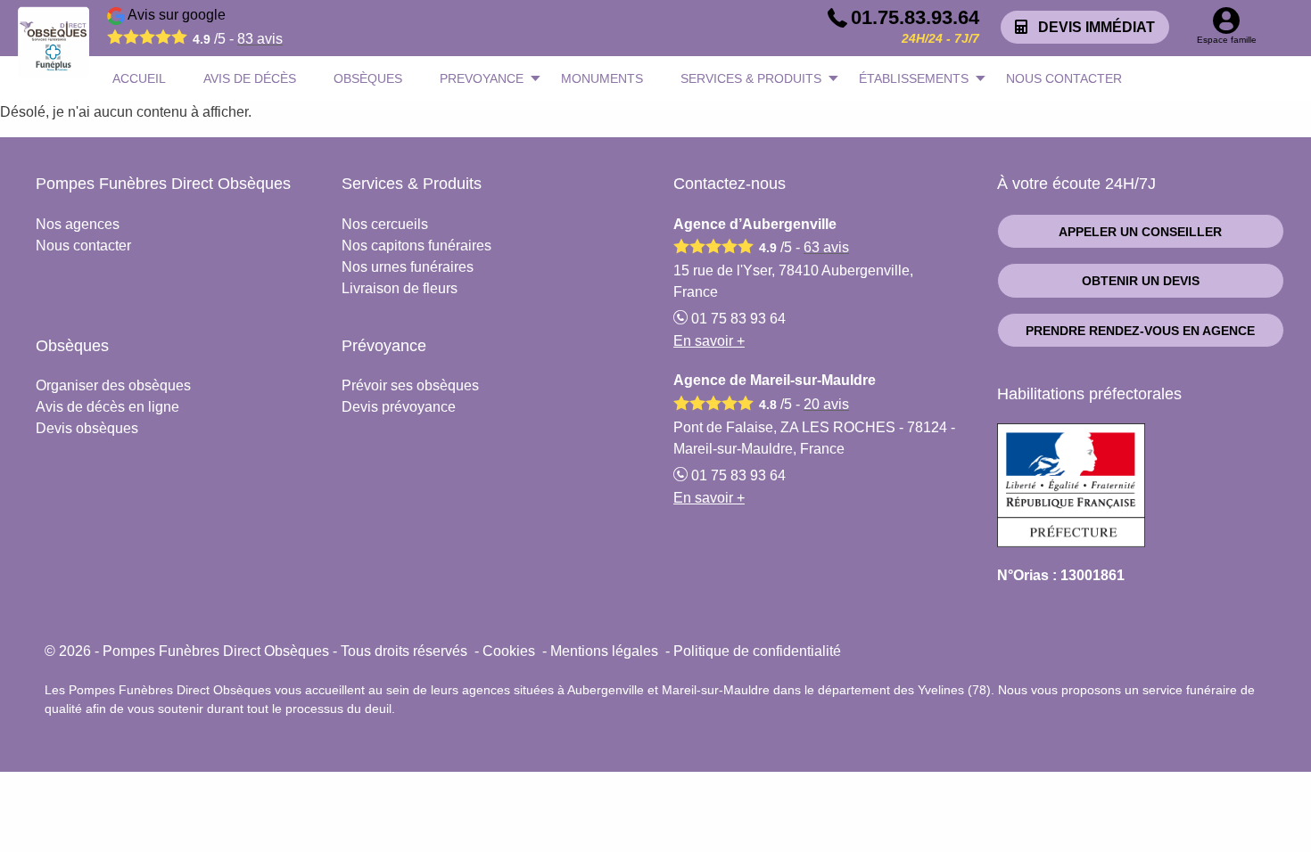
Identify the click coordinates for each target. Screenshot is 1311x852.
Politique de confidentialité (757, 651)
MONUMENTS (602, 78)
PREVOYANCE (482, 78)
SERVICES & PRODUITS (750, 78)
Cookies (508, 651)
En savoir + (709, 340)
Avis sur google (204, 26)
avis (260, 38)
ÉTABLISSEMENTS (914, 78)
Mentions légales (604, 651)
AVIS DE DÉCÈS (249, 78)
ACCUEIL (139, 78)
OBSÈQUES (368, 78)
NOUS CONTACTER (1064, 78)
